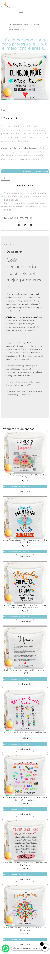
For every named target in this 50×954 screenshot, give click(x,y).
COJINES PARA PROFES (26, 24)
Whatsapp (26, 395)
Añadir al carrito (25, 185)
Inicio (14, 24)
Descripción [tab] (9, 244)
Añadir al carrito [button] (25, 491)
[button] (45, 57)
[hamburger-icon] (21, 12)
